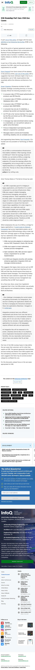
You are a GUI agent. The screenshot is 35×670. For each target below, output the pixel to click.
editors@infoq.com (5, 660)
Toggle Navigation (2, 2)
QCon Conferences (6, 580)
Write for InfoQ (5, 585)
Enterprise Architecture (21, 378)
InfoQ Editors (4, 588)
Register (23, 2)
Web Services (28, 392)
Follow (31, 29)
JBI (14, 392)
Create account (5, 574)
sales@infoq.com (22, 656)
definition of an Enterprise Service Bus (13, 42)
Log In (3, 577)
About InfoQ (4, 590)
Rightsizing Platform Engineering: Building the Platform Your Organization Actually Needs (17, 418)
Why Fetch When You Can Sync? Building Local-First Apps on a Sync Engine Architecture (17, 425)
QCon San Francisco (26, 604)
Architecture (6, 398)
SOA (31, 395)
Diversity (3, 603)
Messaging (5, 395)
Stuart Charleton (6, 86)
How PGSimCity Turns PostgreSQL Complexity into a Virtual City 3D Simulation (16, 455)
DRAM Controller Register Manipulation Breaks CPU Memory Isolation (15, 450)
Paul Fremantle (25, 139)
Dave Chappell (5, 71)
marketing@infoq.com (23, 660)
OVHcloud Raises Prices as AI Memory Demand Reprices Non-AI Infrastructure (17, 421)
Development (6, 389)
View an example (25, 475)
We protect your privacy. (6, 501)
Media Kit (3, 595)
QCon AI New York (25, 608)
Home (2, 572)
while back (8, 308)
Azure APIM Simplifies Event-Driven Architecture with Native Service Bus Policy (18, 414)
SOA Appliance (16, 395)
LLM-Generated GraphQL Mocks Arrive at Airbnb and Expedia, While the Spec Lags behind (16, 461)
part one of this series (22, 74)
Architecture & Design (19, 389)
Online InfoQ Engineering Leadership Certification (24, 590)
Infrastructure (18, 398)
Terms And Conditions (13, 667)
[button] (15, 498)
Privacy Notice (4, 667)
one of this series (10, 40)
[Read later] (26, 36)
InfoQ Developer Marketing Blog (8, 600)
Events (3, 582)
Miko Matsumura (8, 29)
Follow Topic (17, 382)
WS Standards (6, 392)
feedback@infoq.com (6, 656)
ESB (20, 392)
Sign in (31, 2)
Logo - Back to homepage (9, 2)
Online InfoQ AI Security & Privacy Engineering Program (25, 576)
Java (24, 395)
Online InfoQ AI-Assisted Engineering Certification (25, 598)
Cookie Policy (22, 667)
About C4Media (5, 593)
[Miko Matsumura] (2, 29)
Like (10, 35)
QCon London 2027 (26, 612)
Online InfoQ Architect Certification (24, 583)
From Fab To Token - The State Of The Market (17, 428)
